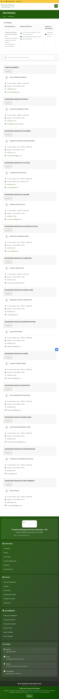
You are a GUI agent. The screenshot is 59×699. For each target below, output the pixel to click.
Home (4, 16)
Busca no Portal (8, 628)
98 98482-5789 (11, 439)
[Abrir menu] (56, 6)
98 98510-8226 (11, 407)
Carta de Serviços (8, 569)
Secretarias (6, 565)
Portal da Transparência (10, 582)
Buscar (19, 1)
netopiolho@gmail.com (12, 314)
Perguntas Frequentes (9, 620)
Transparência (11, 1)
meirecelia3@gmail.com (13, 251)
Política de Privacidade (34, 692)
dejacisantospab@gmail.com (14, 410)
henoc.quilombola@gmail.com (14, 505)
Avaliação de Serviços (9, 598)
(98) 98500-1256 (11, 502)
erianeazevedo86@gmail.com (14, 219)
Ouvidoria (6, 586)
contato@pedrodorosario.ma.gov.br (15, 659)
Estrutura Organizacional (10, 561)
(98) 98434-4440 (11, 375)
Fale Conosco (7, 590)
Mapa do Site (7, 603)
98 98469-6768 (11, 184)
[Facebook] (1, 1)
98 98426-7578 (11, 343)
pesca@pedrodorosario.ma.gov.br (15, 124)
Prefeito (6, 552)
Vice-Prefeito (7, 557)
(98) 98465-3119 (11, 89)
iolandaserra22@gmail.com (14, 378)
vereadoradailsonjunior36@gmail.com (16, 442)
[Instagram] (3, 1)
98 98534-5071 (11, 311)
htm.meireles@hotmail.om (13, 92)
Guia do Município (8, 632)
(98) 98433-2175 (11, 121)
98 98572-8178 (11, 280)
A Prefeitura (7, 548)
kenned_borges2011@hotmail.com (16, 283)
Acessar (8, 71)
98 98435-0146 (11, 470)
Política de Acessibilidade (10, 615)
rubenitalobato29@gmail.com (14, 155)
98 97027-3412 (11, 152)
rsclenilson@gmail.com (12, 187)
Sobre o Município (8, 636)
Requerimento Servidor (10, 594)
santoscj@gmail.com (12, 473)
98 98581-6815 (11, 248)
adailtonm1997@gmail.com (14, 346)
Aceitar (29, 696)
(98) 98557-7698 (11, 216)
